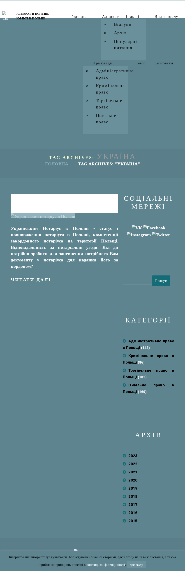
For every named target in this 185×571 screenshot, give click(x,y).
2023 (132, 456)
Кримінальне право (110, 88)
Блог (141, 63)
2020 (132, 480)
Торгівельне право (109, 103)
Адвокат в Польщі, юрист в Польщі (32, 16)
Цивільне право (106, 118)
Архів (120, 32)
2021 (132, 472)
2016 (132, 512)
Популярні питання (125, 44)
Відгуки (123, 24)
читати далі (31, 279)
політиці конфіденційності (105, 564)
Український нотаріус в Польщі (64, 202)
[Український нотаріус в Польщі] (43, 215)
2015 (132, 521)
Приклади (102, 63)
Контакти (163, 63)
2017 (132, 504)
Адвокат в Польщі (120, 16)
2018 (132, 496)
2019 (132, 488)
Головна (78, 16)
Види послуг (167, 16)
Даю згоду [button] (136, 564)
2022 (132, 464)
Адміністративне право (115, 74)
